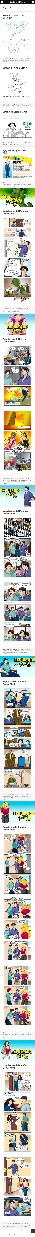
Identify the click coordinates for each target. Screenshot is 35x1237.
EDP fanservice (16, 60)
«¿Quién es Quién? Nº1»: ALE (16, 151)
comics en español (22, 650)
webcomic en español (12, 186)
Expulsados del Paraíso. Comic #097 (15, 212)
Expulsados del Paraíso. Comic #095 (15, 512)
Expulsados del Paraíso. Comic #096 (15, 340)
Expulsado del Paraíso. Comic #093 (15, 828)
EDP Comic (10, 60)
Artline (28, 58)
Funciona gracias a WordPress (10, 1234)
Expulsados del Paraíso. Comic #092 (15, 1066)
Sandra (18, 1036)
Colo (9, 480)
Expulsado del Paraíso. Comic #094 (15, 682)
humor (14, 144)
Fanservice (23, 60)
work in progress (14, 61)
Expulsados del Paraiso (19, 58)
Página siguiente (33, 1231)
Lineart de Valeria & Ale (15, 112)
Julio (18, 797)
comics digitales (20, 184)
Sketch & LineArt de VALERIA (13, 16)
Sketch (4, 61)
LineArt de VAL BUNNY (15, 68)
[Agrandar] (30, 158)
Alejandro (28, 143)
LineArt (28, 60)
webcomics (20, 186)
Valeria (8, 61)
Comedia (5, 60)
